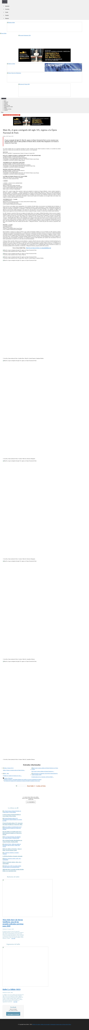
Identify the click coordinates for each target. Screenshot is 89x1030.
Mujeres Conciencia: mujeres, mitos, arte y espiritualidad (12, 862)
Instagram (7, 6)
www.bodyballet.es (31, 802)
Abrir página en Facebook (13, 1014)
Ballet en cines (7, 105)
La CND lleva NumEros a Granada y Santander (12, 856)
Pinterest (7, 18)
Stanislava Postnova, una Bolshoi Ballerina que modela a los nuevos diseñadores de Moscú (22, 779)
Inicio (5, 100)
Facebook (7, 9)
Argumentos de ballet (8, 106)
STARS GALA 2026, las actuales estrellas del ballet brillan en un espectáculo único (13, 870)
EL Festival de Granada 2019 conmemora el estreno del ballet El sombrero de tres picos (22, 780)
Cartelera (6, 103)
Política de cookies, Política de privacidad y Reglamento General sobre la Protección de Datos (51, 1024)
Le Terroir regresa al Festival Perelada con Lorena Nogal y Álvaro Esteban (12, 815)
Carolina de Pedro (7, 109)
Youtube (7, 15)
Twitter (6, 12)
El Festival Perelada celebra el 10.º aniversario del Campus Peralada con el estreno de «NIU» (13, 823)
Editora (5, 107)
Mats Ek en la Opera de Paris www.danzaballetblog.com (38, 247)
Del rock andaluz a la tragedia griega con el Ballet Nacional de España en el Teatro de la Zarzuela (12, 833)
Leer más (13, 938)
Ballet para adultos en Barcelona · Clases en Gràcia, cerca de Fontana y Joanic (12, 849)
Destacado (6, 102)
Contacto (6, 110)
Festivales (6, 104)
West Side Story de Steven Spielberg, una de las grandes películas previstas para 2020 (13, 923)
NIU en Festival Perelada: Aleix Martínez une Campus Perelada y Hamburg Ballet (12, 841)
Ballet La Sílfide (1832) (12, 989)
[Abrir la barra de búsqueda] (2, 112)
